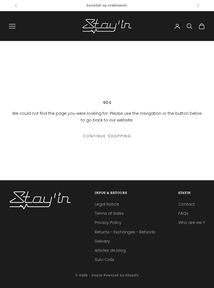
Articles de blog (110, 250)
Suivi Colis (104, 259)
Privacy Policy (108, 222)
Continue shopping (107, 136)
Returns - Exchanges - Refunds (125, 232)
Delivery (102, 241)
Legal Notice (107, 204)
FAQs (183, 213)
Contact (186, 204)
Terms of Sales (109, 213)
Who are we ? (191, 222)
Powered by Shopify (121, 275)
